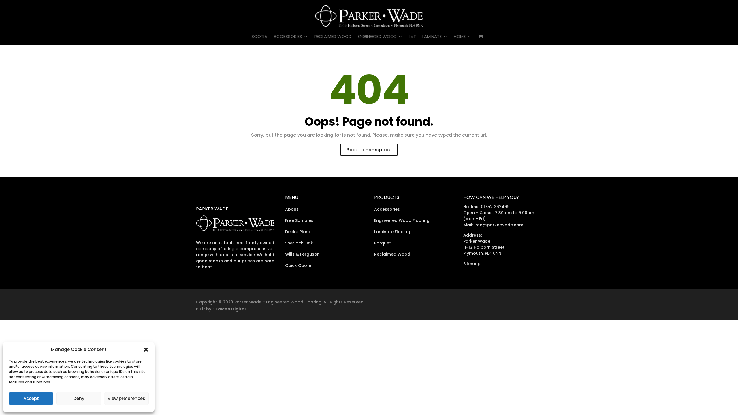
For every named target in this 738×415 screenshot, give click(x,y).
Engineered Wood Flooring (402, 220)
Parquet (382, 243)
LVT (412, 36)
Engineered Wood (377, 36)
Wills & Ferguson (302, 254)
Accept (31, 398)
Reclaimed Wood (332, 36)
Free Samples (299, 220)
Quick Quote (298, 265)
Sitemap (472, 264)
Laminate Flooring (393, 232)
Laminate (432, 36)
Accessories (288, 36)
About (291, 209)
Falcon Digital (231, 309)
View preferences (126, 398)
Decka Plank (298, 232)
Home (460, 36)
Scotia (259, 36)
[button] (146, 349)
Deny (78, 398)
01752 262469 (495, 207)
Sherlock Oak (299, 243)
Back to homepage (369, 149)
